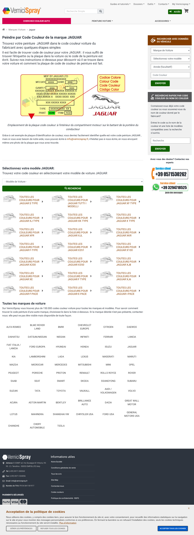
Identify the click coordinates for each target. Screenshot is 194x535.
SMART (61, 381)
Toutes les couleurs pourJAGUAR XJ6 (126, 276)
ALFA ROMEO (13, 327)
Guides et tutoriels (119, 4)
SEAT (37, 381)
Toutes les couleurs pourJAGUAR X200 (29, 261)
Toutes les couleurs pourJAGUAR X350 (78, 261)
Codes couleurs (57, 492)
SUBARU (131, 381)
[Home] (3, 29)
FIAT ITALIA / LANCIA (14, 347)
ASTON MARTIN (37, 402)
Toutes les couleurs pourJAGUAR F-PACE (29, 290)
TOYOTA (61, 391)
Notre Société (56, 462)
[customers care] (170, 173)
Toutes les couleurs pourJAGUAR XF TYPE (126, 200)
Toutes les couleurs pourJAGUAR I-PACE (126, 290)
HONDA (84, 346)
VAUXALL (85, 391)
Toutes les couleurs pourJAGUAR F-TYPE (29, 247)
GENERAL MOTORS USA (131, 414)
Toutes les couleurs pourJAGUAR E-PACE (78, 290)
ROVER (132, 373)
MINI (108, 364)
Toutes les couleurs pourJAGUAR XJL (78, 232)
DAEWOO (132, 327)
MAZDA (14, 364)
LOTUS (13, 414)
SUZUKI (14, 391)
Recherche (74, 188)
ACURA (13, 402)
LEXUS (84, 356)
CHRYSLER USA (84, 414)
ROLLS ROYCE (108, 373)
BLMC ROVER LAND (37, 327)
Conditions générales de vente (63, 468)
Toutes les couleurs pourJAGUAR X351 (78, 247)
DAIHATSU (13, 337)
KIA (13, 356)
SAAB (14, 381)
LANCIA (132, 337)
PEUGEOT (13, 373)
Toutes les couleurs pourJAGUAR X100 (126, 247)
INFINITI (84, 337)
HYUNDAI (61, 346)
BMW (61, 327)
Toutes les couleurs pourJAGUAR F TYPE (78, 276)
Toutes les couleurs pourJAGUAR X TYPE (126, 217)
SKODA (85, 381)
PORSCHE (37, 373)
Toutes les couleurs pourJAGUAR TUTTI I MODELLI (78, 201)
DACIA (108, 402)
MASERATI (108, 356)
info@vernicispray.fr (77, 139)
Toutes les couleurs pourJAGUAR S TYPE (29, 200)
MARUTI (131, 356)
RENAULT (85, 373)
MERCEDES (61, 364)
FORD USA (108, 414)
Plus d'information (67, 523)
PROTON (61, 373)
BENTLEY (61, 402)
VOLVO (132, 391)
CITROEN (108, 327)
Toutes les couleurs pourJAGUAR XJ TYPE (29, 217)
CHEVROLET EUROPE (84, 327)
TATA (37, 391)
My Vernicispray (180, 4)
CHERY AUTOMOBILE (37, 426)
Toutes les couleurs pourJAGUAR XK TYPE (78, 217)
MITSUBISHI (84, 364)
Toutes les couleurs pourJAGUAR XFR (29, 232)
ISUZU (108, 346)
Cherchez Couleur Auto (36, 21)
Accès (177, 11)
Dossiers (138, 4)
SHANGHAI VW (61, 414)
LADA (61, 356)
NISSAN (61, 337)
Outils (150, 4)
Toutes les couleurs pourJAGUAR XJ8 (126, 261)
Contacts (162, 4)
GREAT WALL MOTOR (132, 402)
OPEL (132, 364)
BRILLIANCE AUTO (84, 402)
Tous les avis (56, 474)
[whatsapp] (170, 188)
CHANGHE (13, 425)
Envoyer (160, 83)
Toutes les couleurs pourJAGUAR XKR (126, 232)
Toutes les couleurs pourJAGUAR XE (29, 276)
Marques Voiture (16, 29)
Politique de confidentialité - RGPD (65, 498)
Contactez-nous (57, 486)
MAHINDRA (37, 414)
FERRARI (108, 337)
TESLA (61, 425)
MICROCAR (37, 364)
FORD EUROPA (37, 346)
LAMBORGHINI (37, 356)
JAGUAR (131, 346)
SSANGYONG (108, 381)
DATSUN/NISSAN (37, 337)
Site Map (54, 480)
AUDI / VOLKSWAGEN (108, 391)
